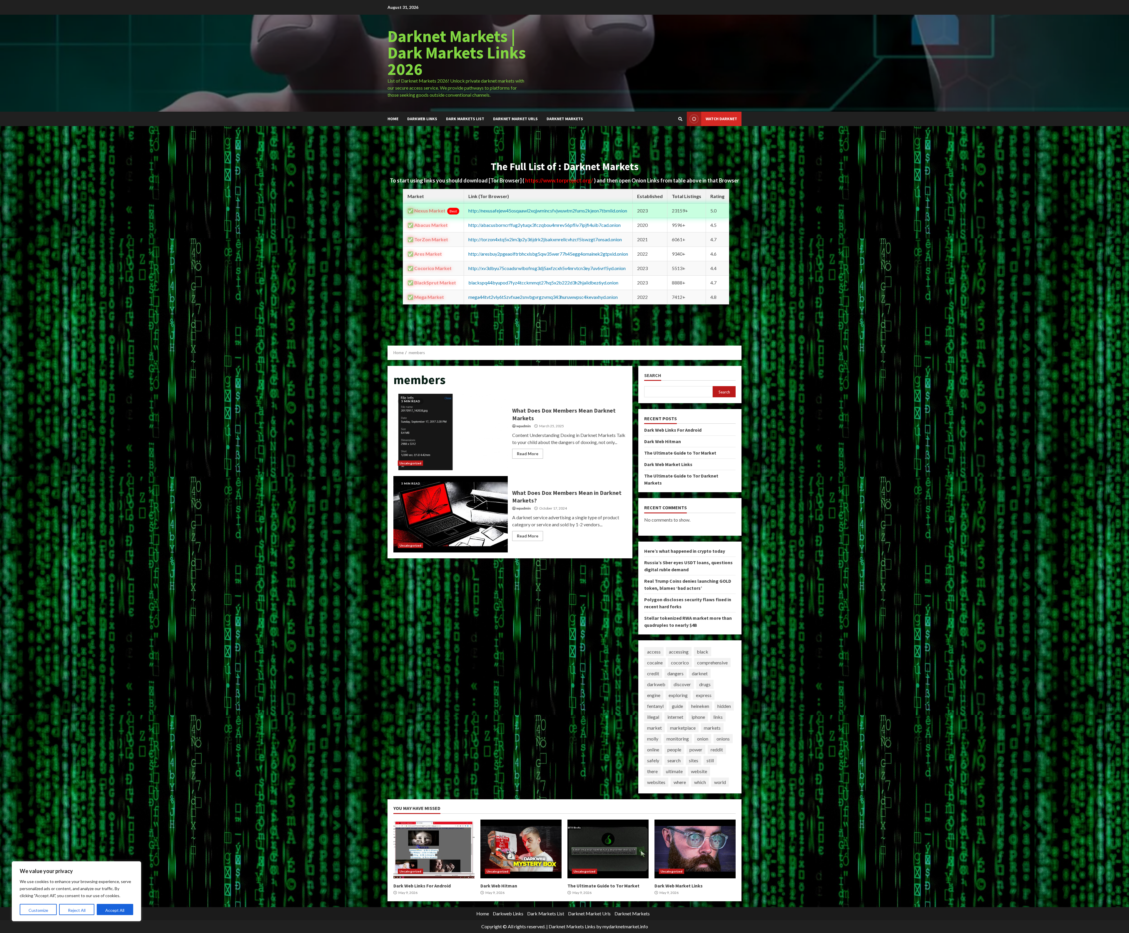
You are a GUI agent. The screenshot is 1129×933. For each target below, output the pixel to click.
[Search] (680, 119)
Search (652, 375)
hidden (724, 706)
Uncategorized (410, 463)
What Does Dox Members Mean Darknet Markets (450, 432)
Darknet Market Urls (515, 118)
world (720, 782)
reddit (717, 749)
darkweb (656, 684)
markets (712, 728)
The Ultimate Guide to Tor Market (680, 453)
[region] (76, 891)
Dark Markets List (465, 118)
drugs (705, 684)
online (653, 749)
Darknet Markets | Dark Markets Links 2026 (457, 52)
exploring (678, 695)
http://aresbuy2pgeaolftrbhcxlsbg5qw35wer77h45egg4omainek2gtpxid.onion (548, 254)
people (674, 749)
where (680, 782)
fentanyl (655, 706)
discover (682, 684)
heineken (700, 706)
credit (653, 673)
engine (653, 695)
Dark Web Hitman (662, 441)
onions (723, 738)
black (702, 651)
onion (702, 738)
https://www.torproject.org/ (559, 180)
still (710, 760)
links (718, 717)
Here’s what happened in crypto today (684, 551)
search (674, 760)
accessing (679, 651)
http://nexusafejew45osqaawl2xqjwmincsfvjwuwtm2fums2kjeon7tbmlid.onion (547, 210)
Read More (527, 453)
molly (652, 738)
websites (656, 782)
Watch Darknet (721, 118)
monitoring (678, 738)
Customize (38, 910)
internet (675, 717)
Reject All (77, 910)
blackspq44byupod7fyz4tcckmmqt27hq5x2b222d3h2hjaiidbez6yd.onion (543, 282)
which (700, 782)
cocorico (680, 662)
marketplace (683, 728)
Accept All (114, 910)
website (699, 771)
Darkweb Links (422, 118)
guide (677, 706)
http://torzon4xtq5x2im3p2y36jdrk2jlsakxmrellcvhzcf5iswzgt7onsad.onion (545, 239)
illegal (653, 717)
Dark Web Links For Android (673, 430)
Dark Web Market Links (668, 464)
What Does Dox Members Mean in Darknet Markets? (450, 514)
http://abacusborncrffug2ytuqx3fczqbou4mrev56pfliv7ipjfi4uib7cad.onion (544, 225)
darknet (700, 673)
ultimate (674, 771)
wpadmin (523, 426)
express (704, 695)
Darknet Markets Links (572, 926)
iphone (698, 717)
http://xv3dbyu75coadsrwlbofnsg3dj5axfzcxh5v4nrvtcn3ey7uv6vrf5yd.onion (547, 268)
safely (653, 760)
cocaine (655, 662)
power (695, 749)
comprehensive (712, 662)
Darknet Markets (565, 118)
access (654, 651)
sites (693, 760)
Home (393, 118)
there (652, 771)
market (654, 728)
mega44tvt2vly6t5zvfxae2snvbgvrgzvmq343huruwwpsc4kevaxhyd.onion (543, 297)
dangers (675, 673)
